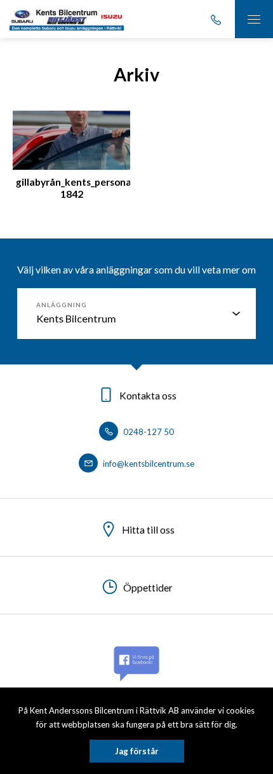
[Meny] (254, 19)
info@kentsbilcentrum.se (147, 464)
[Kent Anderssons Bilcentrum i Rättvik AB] (67, 19)
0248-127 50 (147, 432)
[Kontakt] (216, 19)
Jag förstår (137, 751)
